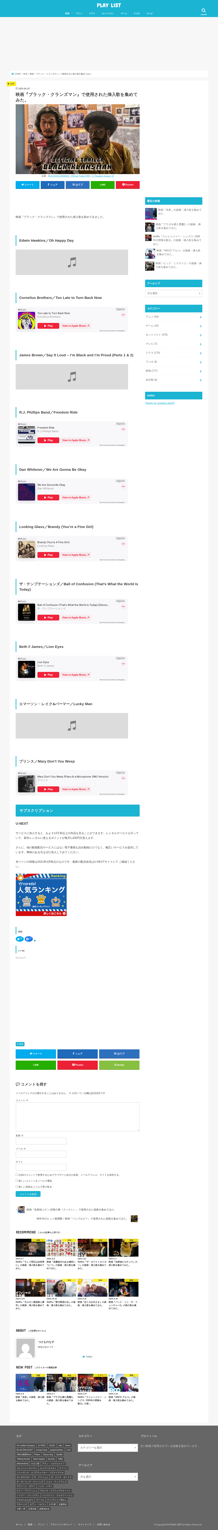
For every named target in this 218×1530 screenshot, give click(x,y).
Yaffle (60, 1459)
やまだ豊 (35, 1463)
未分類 (151, 379)
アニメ (79, 13)
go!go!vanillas (56, 1450)
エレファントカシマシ (27, 1468)
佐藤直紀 (63, 1504)
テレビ (150, 13)
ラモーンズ (22, 1504)
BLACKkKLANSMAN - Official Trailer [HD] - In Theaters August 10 (81, 176)
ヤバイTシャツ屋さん (57, 1500)
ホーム (19, 1524)
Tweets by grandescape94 (159, 403)
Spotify (59, 1454)
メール (21, 1148)
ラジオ (137, 13)
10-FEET (42, 1445)
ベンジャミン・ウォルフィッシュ (57, 1495)
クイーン (63, 1468)
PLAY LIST (109, 5)
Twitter (89, 1356)
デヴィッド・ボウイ (26, 1486)
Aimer (68, 1445)
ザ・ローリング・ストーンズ (30, 1481)
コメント (22, 1100)
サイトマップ (84, 1524)
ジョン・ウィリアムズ (56, 1481)
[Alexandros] (22, 1463)
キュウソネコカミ (48, 1468)
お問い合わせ (103, 1524)
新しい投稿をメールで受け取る (35, 1186)
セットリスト (108, 13)
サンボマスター (24, 1477)
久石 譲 (52, 1504)
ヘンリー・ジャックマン (28, 1495)
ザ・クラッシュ (41, 1477)
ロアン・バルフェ (38, 1504)
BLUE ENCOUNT (25, 1450)
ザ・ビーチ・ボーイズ (61, 1477)
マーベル (40, 1500)
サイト (19, 1161)
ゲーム (124, 13)
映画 (67, 13)
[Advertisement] (109, 44)
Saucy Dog (48, 1454)
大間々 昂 (21, 1509)
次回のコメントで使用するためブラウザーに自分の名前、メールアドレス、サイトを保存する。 (70, 1175)
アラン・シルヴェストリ (53, 1463)
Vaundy (51, 1459)
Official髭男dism (24, 1454)
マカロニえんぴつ (25, 1500)
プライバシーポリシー (61, 1524)
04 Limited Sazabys (26, 1445)
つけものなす (46, 1341)
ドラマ (92, 13)
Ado (60, 1445)
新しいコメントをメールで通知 (35, 1180)
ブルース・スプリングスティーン (55, 1490)
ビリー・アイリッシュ (27, 1490)
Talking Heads (23, 1459)
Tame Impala (39, 1459)
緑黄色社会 (44, 1509)
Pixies (37, 1454)
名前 (20, 1135)
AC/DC (52, 1445)
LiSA (68, 1450)
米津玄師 (32, 1509)
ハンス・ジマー (45, 1486)
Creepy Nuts (41, 1450)
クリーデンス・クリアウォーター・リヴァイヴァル (40, 1472)
